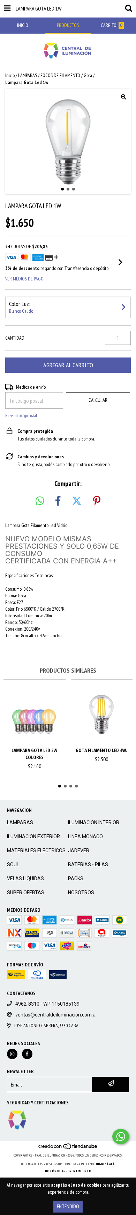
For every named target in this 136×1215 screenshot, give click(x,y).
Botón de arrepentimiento (68, 1171)
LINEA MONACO (85, 836)
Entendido (68, 1206)
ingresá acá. (105, 1164)
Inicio (10, 75)
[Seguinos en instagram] (12, 1054)
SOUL (13, 864)
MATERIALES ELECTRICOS (36, 850)
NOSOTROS (81, 892)
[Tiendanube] (68, 1148)
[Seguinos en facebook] (27, 1054)
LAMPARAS (27, 75)
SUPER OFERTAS (25, 892)
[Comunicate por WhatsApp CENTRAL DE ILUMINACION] (120, 1136)
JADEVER (78, 850)
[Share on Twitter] (76, 501)
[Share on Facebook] (58, 501)
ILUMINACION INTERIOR (93, 822)
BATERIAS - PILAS (88, 864)
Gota (88, 75)
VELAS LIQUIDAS (25, 878)
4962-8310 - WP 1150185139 (47, 1004)
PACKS (75, 878)
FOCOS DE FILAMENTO (60, 75)
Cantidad (14, 338)
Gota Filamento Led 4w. (101, 750)
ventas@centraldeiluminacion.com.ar (56, 1015)
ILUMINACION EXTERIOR (33, 836)
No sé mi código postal (21, 415)
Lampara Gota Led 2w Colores (34, 754)
